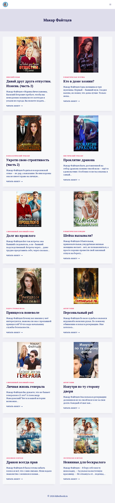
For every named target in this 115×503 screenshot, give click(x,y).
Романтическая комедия (74, 231)
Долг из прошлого (20, 236)
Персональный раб (78, 313)
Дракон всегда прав (22, 462)
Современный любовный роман (20, 231)
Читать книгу (14, 106)
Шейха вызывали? (78, 236)
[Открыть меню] (110, 4)
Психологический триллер (18, 156)
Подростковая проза (15, 308)
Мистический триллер (73, 156)
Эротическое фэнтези (72, 458)
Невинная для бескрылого (84, 462)
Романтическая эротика (74, 77)
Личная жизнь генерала (25, 387)
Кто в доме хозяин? (78, 81)
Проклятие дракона (79, 160)
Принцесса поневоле (22, 313)
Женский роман (13, 77)
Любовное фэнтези (14, 458)
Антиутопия (68, 308)
